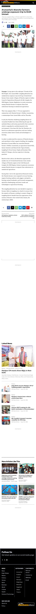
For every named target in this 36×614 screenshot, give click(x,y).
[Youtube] (7, 560)
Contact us (29, 575)
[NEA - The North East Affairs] (26, 604)
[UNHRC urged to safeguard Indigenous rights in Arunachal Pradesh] (26, 490)
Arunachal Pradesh (6, 6)
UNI (6, 22)
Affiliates (28, 577)
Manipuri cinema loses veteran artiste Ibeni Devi (21, 397)
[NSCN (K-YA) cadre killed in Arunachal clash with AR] (9, 490)
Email (27, 580)
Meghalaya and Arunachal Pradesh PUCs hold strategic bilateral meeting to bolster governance (9, 477)
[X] (12, 26)
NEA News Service (10, 368)
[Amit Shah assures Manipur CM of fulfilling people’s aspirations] (6, 387)
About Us (4, 603)
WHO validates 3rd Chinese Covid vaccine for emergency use (27, 217)
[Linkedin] (24, 26)
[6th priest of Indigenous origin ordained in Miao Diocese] (26, 468)
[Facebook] (8, 26)
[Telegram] (20, 26)
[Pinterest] (28, 26)
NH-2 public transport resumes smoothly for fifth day (21, 419)
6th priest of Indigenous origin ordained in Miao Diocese (25, 477)
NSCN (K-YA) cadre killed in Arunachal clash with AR (9, 497)
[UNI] (3, 22)
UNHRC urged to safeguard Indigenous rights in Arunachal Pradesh (26, 498)
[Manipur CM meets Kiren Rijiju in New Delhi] (18, 356)
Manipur (3, 368)
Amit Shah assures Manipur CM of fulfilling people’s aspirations (22, 386)
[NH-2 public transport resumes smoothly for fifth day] (6, 420)
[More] (32, 26)
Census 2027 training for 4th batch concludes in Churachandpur (22, 408)
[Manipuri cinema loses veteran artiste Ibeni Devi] (6, 398)
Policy (3, 606)
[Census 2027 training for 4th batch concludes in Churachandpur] (6, 409)
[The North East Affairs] (11, 2)
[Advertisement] (18, 71)
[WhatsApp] (16, 26)
